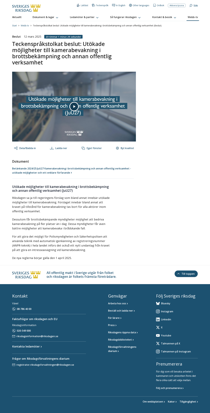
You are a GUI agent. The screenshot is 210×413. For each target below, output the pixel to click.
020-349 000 (24, 330)
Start (14, 25)
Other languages (141, 5)
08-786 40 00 (24, 309)
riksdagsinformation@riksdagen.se (37, 336)
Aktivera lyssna (177, 5)
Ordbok (160, 5)
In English (120, 5)
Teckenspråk (102, 5)
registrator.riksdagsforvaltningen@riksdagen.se (45, 364)
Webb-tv (25, 25)
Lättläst (84, 5)
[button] (45, 17)
